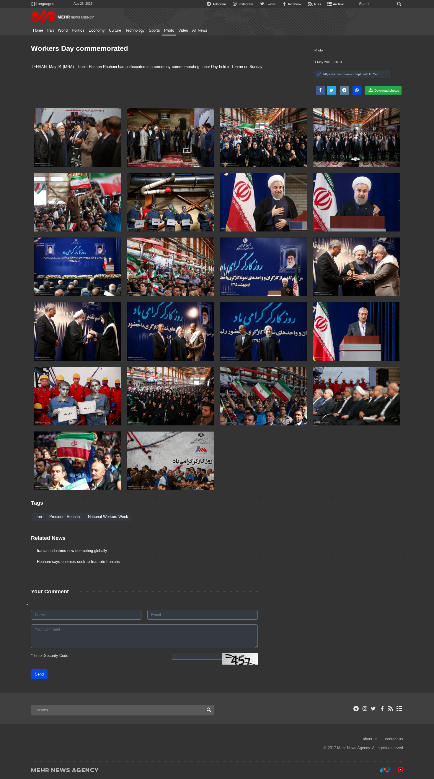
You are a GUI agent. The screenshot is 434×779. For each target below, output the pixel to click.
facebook (294, 4)
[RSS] (390, 709)
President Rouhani (65, 516)
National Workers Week (108, 516)
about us (370, 739)
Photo (169, 30)
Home (38, 30)
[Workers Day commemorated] (77, 137)
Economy (97, 30)
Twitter (270, 4)
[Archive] (399, 709)
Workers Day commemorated (79, 48)
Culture (115, 30)
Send (39, 674)
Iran (50, 30)
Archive (338, 4)
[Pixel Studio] (397, 769)
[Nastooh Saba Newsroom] (382, 769)
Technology (135, 30)
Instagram (245, 4)
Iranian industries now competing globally (72, 550)
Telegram (219, 4)
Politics (78, 30)
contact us (394, 739)
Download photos (386, 90)
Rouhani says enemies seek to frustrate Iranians (78, 561)
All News (199, 30)
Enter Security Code (49, 655)
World (63, 30)
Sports (154, 30)
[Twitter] (373, 709)
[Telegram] (356, 709)
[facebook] (382, 709)
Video (183, 30)
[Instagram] (364, 709)
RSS (317, 4)
